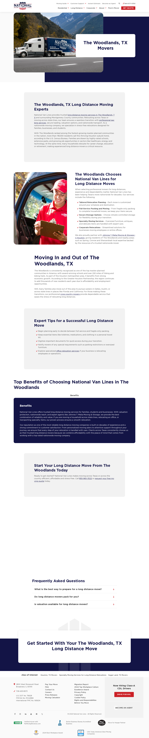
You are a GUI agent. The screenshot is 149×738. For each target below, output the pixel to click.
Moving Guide (61, 3)
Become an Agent (109, 3)
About (101, 8)
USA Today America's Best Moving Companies (99, 733)
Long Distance (77, 8)
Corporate (90, 8)
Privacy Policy (80, 692)
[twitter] (42, 714)
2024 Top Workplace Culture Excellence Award (86, 688)
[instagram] (20, 714)
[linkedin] (25, 714)
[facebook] (15, 714)
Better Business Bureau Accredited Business (78, 723)
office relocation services (67, 351)
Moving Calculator (52, 697)
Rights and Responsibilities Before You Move (85, 701)
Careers (48, 692)
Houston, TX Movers (49, 675)
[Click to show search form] (119, 3)
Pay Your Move (51, 684)
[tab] (74, 395)
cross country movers (70, 294)
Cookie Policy (80, 697)
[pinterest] (36, 714)
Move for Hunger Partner (116, 723)
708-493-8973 (21, 691)
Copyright (78, 695)
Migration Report (81, 684)
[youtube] (31, 714)
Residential (62, 8)
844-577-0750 (129, 3)
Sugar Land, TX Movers (118, 675)
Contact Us (49, 690)
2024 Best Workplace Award (52, 733)
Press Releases (51, 695)
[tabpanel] (74, 420)
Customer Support (77, 3)
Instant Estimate (94, 3)
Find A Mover (113, 8)
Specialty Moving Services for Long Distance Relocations (82, 675)
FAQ (47, 687)
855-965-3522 (85, 479)
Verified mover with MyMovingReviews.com (32, 723)
